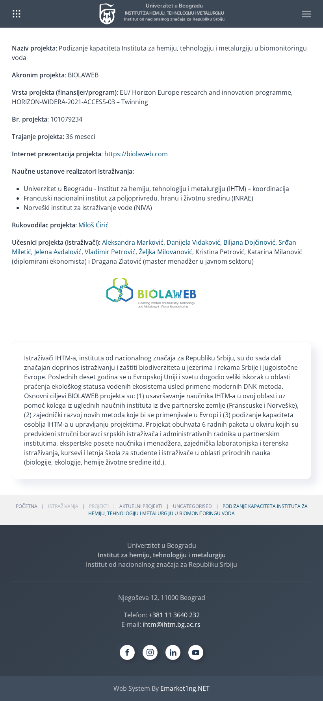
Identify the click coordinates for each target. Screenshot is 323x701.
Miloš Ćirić (93, 225)
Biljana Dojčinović (249, 242)
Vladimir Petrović (110, 251)
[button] (17, 13)
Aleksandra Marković (132, 242)
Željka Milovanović (165, 251)
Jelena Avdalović (58, 251)
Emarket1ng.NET (185, 688)
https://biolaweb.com (136, 154)
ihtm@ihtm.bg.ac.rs (171, 624)
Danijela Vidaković (193, 242)
